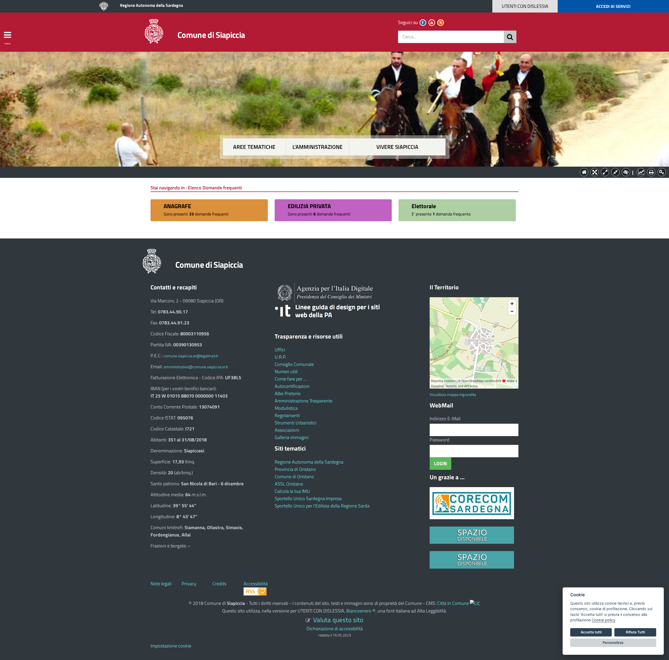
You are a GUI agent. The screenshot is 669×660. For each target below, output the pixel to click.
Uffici (280, 349)
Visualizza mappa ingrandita (453, 395)
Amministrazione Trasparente (303, 400)
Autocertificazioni (292, 386)
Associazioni (287, 430)
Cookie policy (603, 620)
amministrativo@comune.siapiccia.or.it (196, 367)
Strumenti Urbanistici (295, 422)
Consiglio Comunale (294, 364)
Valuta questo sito (338, 620)
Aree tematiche (254, 147)
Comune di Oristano (294, 476)
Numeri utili (286, 371)
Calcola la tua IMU (292, 491)
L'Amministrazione (331, 171)
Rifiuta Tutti (635, 632)
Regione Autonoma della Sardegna (151, 5)
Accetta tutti (591, 632)
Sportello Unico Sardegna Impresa (308, 498)
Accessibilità (256, 583)
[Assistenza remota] (475, 603)
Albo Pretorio (288, 393)
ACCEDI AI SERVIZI (613, 6)
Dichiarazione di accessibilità (335, 628)
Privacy (189, 583)
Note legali (161, 583)
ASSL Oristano (289, 483)
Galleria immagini (292, 437)
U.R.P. (280, 356)
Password (439, 439)
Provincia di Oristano (295, 469)
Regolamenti (287, 415)
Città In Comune (453, 603)
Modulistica (286, 408)
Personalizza (613, 642)
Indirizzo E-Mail (445, 418)
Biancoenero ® (361, 610)
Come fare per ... (291, 378)
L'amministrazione (317, 147)
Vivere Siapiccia (397, 147)
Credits (219, 583)
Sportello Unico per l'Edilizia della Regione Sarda (322, 505)
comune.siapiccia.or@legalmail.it (191, 356)
